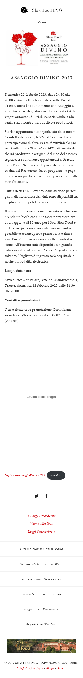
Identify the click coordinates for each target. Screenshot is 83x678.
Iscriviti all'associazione (41, 594)
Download (56, 475)
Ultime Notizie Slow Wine (41, 564)
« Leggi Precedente (42, 515)
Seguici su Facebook (41, 609)
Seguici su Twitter (41, 624)
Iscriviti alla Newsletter (41, 579)
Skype (50, 668)
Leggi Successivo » (41, 531)
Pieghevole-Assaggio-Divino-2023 (25, 475)
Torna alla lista (41, 523)
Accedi (61, 668)
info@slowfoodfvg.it (30, 668)
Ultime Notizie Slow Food (41, 548)
